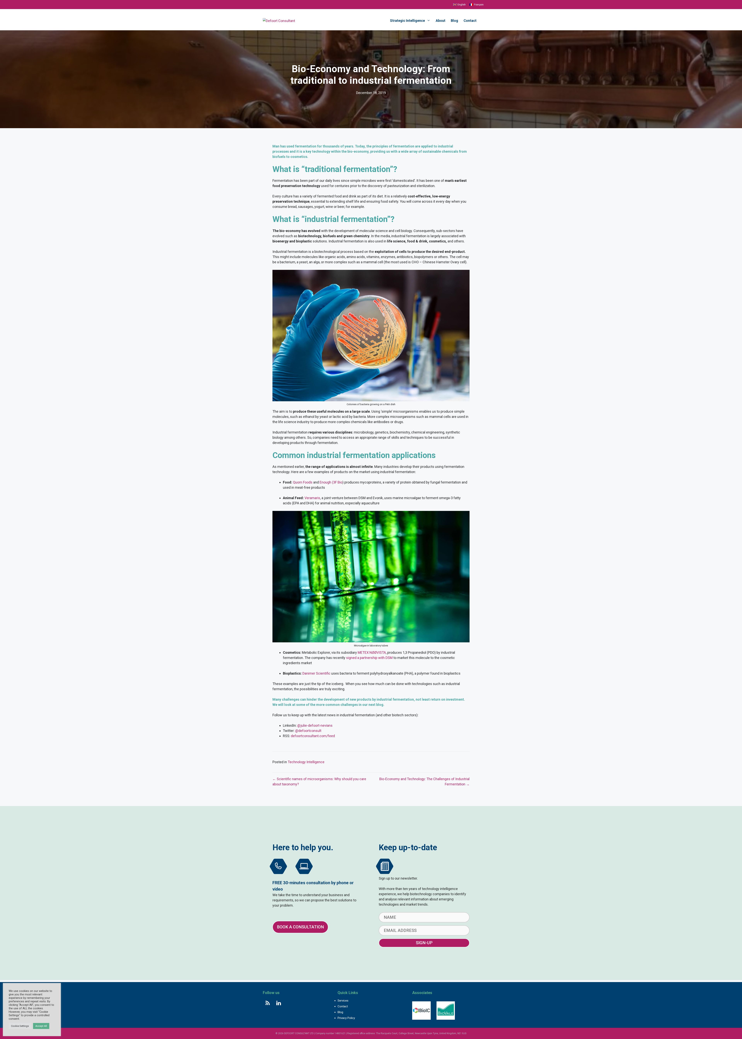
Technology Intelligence (306, 762)
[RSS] (267, 1003)
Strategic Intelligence (407, 21)
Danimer (309, 673)
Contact (470, 21)
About (440, 21)
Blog (454, 21)
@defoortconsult (308, 731)
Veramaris (312, 498)
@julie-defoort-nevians (315, 725)
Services (343, 1000)
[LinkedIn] (279, 1003)
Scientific (323, 673)
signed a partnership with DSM (369, 658)
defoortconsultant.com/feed (313, 736)
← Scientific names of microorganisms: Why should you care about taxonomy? (319, 781)
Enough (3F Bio (331, 482)
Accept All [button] (41, 1026)
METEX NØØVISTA (372, 652)
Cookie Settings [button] (20, 1026)
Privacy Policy (346, 1018)
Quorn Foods (302, 482)
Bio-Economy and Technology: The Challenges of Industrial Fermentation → (424, 781)
